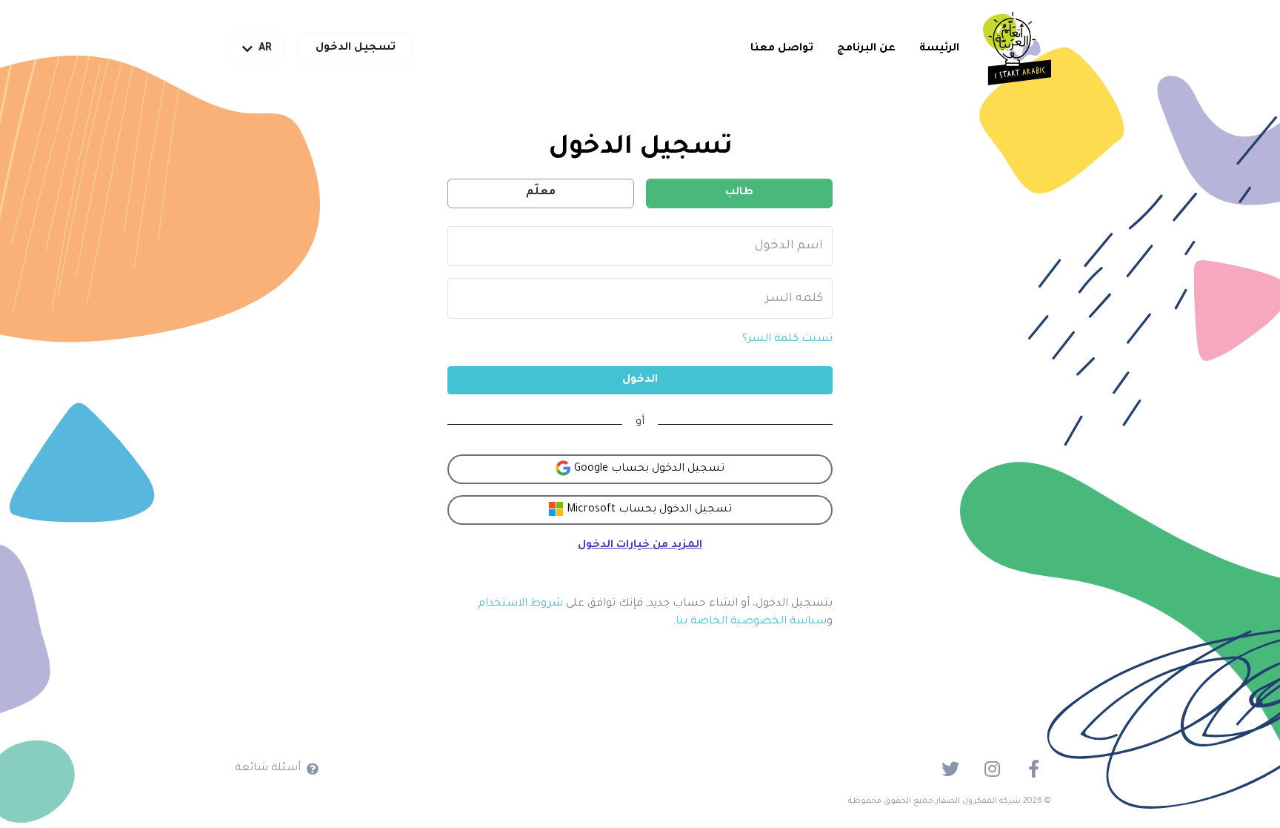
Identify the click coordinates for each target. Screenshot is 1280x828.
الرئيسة (939, 49)
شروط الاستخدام (520, 604)
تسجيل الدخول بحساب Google (647, 469)
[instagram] (992, 768)
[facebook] (1033, 768)
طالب (739, 193)
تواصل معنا (781, 49)
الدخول (640, 380)
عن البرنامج (866, 49)
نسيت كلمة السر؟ (787, 339)
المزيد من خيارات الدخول (640, 546)
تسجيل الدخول (356, 48)
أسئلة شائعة (268, 769)
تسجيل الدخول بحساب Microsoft (648, 510)
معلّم (541, 193)
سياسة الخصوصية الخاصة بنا (751, 622)
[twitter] (950, 768)
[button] (257, 48)
